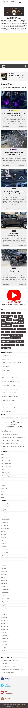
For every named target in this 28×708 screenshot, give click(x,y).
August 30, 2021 (13, 78)
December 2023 (5, 503)
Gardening (4, 482)
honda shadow (5, 329)
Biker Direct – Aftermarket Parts (9, 392)
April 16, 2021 (12, 195)
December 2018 (5, 626)
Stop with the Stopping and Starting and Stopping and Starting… (14, 192)
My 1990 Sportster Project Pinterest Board (11, 363)
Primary (13, 335)
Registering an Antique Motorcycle (17, 76)
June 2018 (4, 644)
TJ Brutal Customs (10, 345)
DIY (3, 479)
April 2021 (4, 543)
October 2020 (5, 559)
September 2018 (5, 635)
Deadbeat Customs (6, 370)
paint (23, 332)
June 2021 (4, 537)
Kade (3, 434)
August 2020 (5, 565)
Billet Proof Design (6, 374)
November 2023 (5, 507)
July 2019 (4, 605)
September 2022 (5, 519)
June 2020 (4, 571)
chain (11, 316)
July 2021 (4, 534)
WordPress (23, 704)
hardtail (21, 322)
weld (22, 345)
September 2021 (5, 528)
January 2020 (5, 586)
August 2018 (5, 638)
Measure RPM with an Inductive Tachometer (15, 437)
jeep (2, 332)
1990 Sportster (17, 73)
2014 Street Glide (6, 473)
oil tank (18, 332)
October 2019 (5, 595)
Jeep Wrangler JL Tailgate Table (14, 152)
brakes (13, 313)
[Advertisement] (14, 47)
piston (7, 335)
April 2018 (4, 651)
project (20, 335)
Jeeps (10, 110)
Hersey (20, 78)
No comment (6, 126)
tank (3, 345)
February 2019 (5, 620)
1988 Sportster (11, 73)
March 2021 (4, 546)
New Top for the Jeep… (14, 271)
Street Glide (20, 341)
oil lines (13, 332)
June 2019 (4, 608)
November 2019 (5, 592)
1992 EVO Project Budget (7, 404)
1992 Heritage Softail (6, 463)
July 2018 (4, 641)
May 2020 (4, 574)
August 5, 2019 (12, 273)
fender (15, 319)
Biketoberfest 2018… (6, 666)
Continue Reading (21, 126)
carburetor (5, 316)
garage (3, 322)
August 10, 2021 (11, 154)
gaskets (9, 322)
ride (13, 338)
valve (17, 345)
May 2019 (4, 611)
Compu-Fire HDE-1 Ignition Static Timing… (11, 669)
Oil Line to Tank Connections (12, 434)
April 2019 (4, 614)
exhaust (9, 319)
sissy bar (18, 338)
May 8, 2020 (12, 235)
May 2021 (4, 540)
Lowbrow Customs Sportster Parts (9, 407)
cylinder (20, 316)
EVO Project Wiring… (6, 672)
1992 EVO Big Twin (6, 460)
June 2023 (4, 513)
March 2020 (4, 580)
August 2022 (5, 522)
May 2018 (4, 648)
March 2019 (4, 617)
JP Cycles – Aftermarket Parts (8, 385)
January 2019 (5, 623)
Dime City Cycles (5, 355)
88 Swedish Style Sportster (17, 74)
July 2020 (4, 568)
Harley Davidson (6, 326)
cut (15, 316)
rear (9, 338)
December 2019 (5, 589)
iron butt (23, 329)
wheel (3, 348)
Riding (3, 491)
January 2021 (5, 552)
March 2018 (4, 654)
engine (3, 319)
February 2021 (5, 549)
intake (19, 329)
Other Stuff (16, 110)
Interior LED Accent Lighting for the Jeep (14, 113)
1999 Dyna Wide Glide (6, 466)
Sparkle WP (19, 706)
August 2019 (5, 602)
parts (3, 335)
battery (3, 313)
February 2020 (5, 583)
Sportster (5, 341)
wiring (8, 348)
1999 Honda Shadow (6, 469)
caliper (19, 313)
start (12, 341)
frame (21, 320)
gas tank (15, 322)
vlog (23, 74)
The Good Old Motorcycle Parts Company (11, 381)
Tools (3, 494)
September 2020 (5, 562)
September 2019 (5, 598)
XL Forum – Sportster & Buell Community (10, 377)
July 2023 (4, 510)
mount (7, 332)
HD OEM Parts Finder (6, 411)
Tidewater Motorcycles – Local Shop (10, 389)
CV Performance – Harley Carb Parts (10, 396)
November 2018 (5, 629)
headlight (15, 326)
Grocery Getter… (14, 234)
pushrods (4, 338)
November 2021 (5, 525)
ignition (13, 329)
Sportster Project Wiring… (7, 663)
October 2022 (5, 516)
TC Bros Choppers (6, 359)
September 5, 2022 (12, 115)
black (8, 313)
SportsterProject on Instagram (8, 400)
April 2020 (4, 577)
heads (21, 326)
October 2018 (5, 632)
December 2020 (5, 556)
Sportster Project (14, 18)
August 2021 (5, 531)
